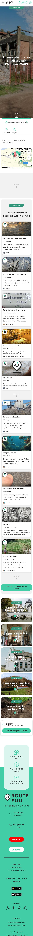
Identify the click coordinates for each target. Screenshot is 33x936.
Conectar (16, 849)
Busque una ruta (18, 825)
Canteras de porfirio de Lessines (14, 238)
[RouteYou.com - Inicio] (9, 2)
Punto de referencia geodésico (14, 310)
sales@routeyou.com (17, 926)
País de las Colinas (9, 556)
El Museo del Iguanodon (12, 346)
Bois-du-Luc (7, 378)
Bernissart (7, 524)
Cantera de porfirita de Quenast (14, 274)
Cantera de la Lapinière (11, 417)
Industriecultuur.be (9, 117)
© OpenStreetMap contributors (25, 167)
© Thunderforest (14, 167)
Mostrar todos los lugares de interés (17, 587)
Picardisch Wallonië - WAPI (17, 123)
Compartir (6, 133)
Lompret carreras (9, 453)
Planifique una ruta (18, 814)
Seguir (14, 133)
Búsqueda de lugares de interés (16, 731)
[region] (16, 158)
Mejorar (16, 839)
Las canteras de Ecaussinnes (13, 489)
